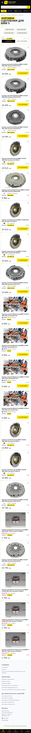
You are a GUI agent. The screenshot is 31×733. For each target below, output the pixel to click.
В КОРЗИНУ (23, 73)
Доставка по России (7, 696)
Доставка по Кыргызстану (8, 704)
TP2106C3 (9, 535)
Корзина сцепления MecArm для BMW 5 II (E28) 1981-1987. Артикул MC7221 (15, 346)
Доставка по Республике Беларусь (11, 700)
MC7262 (9, 413)
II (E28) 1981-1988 (21, 29)
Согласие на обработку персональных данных (13, 689)
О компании (5, 667)
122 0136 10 (10, 445)
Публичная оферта (6, 683)
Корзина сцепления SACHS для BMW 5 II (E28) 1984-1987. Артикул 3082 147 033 (14, 65)
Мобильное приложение (8, 679)
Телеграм (25, 11)
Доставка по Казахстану (8, 702)
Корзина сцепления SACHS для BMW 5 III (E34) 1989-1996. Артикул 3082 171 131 (15, 283)
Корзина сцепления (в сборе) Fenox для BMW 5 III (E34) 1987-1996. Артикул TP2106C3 (15, 530)
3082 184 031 (10, 132)
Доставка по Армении (7, 698)
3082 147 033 (10, 69)
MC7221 (9, 319)
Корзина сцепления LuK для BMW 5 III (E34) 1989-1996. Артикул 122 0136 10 (14, 440)
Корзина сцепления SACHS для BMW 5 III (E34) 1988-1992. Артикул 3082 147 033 (15, 96)
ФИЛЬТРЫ (8, 41)
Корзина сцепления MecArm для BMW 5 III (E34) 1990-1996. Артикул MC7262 (15, 409)
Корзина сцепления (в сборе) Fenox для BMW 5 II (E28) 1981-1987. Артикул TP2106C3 (15, 620)
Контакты (4, 669)
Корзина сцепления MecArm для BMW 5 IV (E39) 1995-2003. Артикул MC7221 (15, 377)
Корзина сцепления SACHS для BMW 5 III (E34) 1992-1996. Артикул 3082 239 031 (15, 560)
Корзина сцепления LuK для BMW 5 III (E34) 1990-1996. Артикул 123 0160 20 (14, 470)
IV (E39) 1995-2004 (22, 33)
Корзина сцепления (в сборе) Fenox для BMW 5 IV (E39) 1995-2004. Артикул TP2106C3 (15, 590)
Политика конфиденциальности (10, 687)
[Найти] (28, 7)
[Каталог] (2, 2)
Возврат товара (6, 681)
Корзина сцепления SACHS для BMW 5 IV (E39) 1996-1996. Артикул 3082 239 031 (15, 500)
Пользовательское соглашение (10, 685)
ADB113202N (10, 195)
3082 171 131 (10, 288)
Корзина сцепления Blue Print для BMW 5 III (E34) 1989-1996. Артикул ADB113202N (15, 190)
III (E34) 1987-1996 (9, 33)
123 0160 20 (10, 475)
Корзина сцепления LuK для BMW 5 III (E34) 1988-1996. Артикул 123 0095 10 (14, 159)
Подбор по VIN (17, 11)
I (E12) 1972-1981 (9, 29)
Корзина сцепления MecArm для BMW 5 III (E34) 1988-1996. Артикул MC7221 (15, 314)
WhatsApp (5, 720)
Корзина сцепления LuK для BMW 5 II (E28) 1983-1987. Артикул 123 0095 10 (15, 220)
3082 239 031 (10, 505)
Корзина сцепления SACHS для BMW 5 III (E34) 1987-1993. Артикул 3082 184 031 (15, 127)
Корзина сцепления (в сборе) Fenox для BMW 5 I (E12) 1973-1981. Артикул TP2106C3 (15, 650)
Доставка (10, 11)
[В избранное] (28, 47)
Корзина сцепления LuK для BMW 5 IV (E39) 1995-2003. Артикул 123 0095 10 (14, 252)
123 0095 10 (10, 163)
